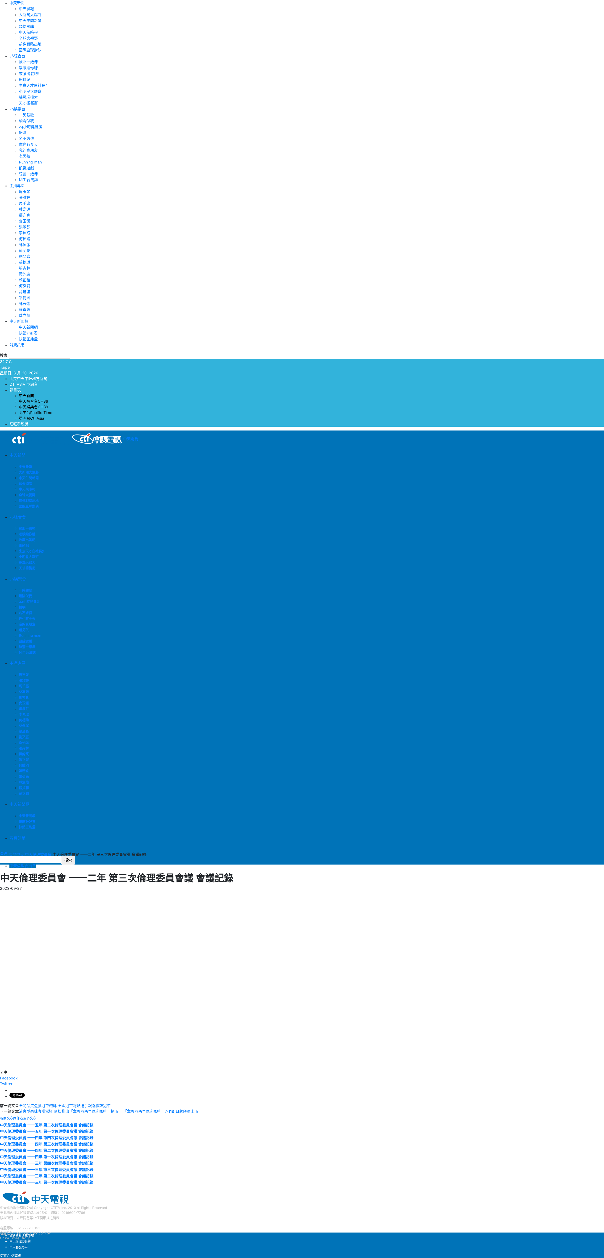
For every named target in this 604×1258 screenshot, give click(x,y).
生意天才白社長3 (33, 85)
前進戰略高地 (30, 44)
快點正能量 (28, 339)
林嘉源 (24, 209)
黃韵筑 (24, 274)
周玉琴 (24, 191)
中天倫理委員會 (22, 865)
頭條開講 (26, 26)
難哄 (22, 132)
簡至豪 (24, 250)
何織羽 (24, 286)
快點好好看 (28, 333)
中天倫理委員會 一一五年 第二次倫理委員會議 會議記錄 (46, 1125)
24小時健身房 (30, 127)
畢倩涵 (24, 298)
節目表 (15, 390)
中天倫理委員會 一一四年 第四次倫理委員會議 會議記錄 (46, 1138)
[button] (1, 852)
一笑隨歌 (26, 115)
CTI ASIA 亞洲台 (23, 384)
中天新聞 (17, 3)
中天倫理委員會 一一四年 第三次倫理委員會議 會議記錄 (46, 1144)
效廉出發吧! (29, 73)
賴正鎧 (24, 280)
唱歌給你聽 (28, 68)
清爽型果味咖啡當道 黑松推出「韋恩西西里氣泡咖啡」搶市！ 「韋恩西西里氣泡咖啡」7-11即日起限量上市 (108, 1111)
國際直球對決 (30, 50)
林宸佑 (24, 303)
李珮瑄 (24, 233)
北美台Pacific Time (35, 412)
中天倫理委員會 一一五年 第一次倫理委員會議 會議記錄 (46, 1131)
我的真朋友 (28, 150)
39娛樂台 (17, 109)
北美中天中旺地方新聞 (28, 378)
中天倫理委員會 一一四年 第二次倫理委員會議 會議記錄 (46, 1150)
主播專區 (17, 186)
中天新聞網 (18, 321)
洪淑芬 (24, 227)
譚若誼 (24, 292)
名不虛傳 (26, 138)
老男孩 (24, 156)
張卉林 (24, 268)
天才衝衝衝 (28, 103)
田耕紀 (24, 79)
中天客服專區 (18, 1247)
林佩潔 (24, 244)
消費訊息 (17, 345)
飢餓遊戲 (26, 168)
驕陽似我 (26, 121)
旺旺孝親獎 (18, 424)
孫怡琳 (24, 262)
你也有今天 (28, 144)
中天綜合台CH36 (33, 401)
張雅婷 (24, 197)
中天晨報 (26, 9)
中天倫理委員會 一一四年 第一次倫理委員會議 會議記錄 (46, 1157)
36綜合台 (17, 56)
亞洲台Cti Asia (31, 418)
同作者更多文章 (24, 1118)
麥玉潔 (24, 221)
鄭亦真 (24, 215)
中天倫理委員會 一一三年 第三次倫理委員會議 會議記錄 (46, 1169)
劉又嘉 (24, 256)
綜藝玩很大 (28, 97)
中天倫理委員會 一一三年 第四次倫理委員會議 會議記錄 (46, 1163)
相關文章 (6, 1118)
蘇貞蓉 (24, 309)
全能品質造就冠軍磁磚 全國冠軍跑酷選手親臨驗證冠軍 (65, 1105)
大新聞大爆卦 (30, 15)
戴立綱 (24, 315)
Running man (30, 162)
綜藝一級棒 (28, 174)
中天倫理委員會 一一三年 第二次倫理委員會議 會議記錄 (46, 1176)
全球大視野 (28, 38)
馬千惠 (24, 203)
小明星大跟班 (30, 91)
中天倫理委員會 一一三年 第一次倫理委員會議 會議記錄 (46, 1182)
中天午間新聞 (30, 20)
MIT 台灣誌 (28, 180)
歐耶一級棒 (28, 62)
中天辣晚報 (28, 32)
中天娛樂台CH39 (33, 407)
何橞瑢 (24, 239)
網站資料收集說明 (21, 1235)
